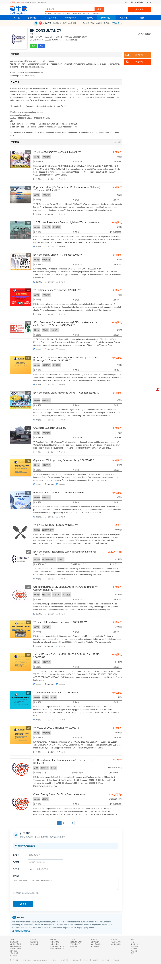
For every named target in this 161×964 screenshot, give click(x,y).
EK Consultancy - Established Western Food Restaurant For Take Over (64, 553)
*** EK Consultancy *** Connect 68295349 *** (57, 151)
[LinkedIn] (17, 960)
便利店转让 (96, 13)
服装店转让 (66, 13)
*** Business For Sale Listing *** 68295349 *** (57, 692)
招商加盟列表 (34, 942)
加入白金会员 (14, 955)
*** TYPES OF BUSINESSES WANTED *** (55, 524)
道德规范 (95, 960)
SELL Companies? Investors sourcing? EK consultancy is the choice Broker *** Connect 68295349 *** (65, 323)
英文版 (149, 2)
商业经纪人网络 (116, 942)
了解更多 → (117, 23)
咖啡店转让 (57, 13)
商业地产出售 (71, 17)
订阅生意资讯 (14, 953)
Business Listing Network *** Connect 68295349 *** (60, 492)
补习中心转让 (76, 13)
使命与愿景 (64, 960)
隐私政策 (75, 960)
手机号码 (16, 869)
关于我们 (54, 960)
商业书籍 (134, 948)
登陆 (142, 17)
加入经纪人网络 (116, 944)
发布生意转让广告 (76, 942)
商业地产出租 (50, 17)
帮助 (132, 953)
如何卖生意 (73, 946)
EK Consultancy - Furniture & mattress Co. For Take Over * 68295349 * (64, 761)
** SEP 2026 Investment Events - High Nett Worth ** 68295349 (66, 222)
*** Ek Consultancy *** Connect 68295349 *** (57, 290)
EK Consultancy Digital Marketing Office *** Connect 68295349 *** (66, 394)
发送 (24, 904)
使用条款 (85, 960)
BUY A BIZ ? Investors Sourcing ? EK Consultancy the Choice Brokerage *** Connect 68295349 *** (65, 359)
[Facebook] (10, 960)
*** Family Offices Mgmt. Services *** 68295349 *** (60, 622)
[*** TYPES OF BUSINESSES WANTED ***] (20, 532)
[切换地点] (20, 2)
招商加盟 (32, 17)
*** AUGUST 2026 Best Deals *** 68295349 (56, 727)
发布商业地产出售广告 (57, 948)
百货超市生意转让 (15, 948)
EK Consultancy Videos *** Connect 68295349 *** (59, 254)
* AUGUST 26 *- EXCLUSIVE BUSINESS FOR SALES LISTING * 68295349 (66, 656)
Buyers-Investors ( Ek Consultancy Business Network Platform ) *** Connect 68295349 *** (66, 188)
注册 (132, 2)
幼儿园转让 (86, 13)
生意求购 (89, 17)
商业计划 (134, 951)
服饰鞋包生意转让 (15, 946)
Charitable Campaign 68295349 (49, 427)
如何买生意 (13, 951)
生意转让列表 (14, 942)
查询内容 (16, 876)
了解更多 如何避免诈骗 (22, 931)
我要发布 (139, 9)
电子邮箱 (16, 862)
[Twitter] (14, 960)
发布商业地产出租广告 (57, 946)
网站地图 (116, 960)
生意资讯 (124, 17)
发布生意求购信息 (96, 944)
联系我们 (140, 2)
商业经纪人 (106, 17)
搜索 (99, 9)
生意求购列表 (95, 942)
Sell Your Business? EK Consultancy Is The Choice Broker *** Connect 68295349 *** (65, 588)
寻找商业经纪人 (75, 944)
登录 (126, 2)
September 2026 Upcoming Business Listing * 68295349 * (63, 460)
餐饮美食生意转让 (15, 944)
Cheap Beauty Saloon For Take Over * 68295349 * (59, 794)
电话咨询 (139, 61)
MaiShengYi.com (20, 10)
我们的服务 (105, 960)
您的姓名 (16, 855)
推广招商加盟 (34, 944)
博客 (132, 942)
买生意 (17, 17)
